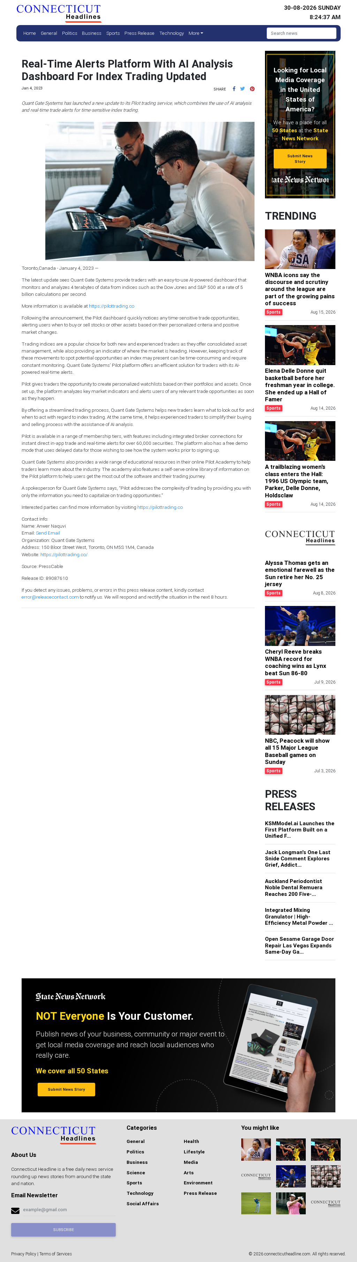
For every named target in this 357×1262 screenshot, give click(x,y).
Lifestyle (194, 1152)
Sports (113, 33)
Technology (171, 33)
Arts (189, 1172)
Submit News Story (300, 158)
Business (91, 33)
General (49, 33)
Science (136, 1172)
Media (191, 1162)
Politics (69, 33)
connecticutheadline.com (287, 1253)
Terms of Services (55, 1253)
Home (29, 33)
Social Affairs (143, 1203)
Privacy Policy (23, 1253)
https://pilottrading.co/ (64, 554)
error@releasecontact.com (50, 597)
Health (191, 1141)
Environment (198, 1183)
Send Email (48, 533)
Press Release (139, 33)
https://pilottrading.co (111, 306)
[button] (234, 89)
